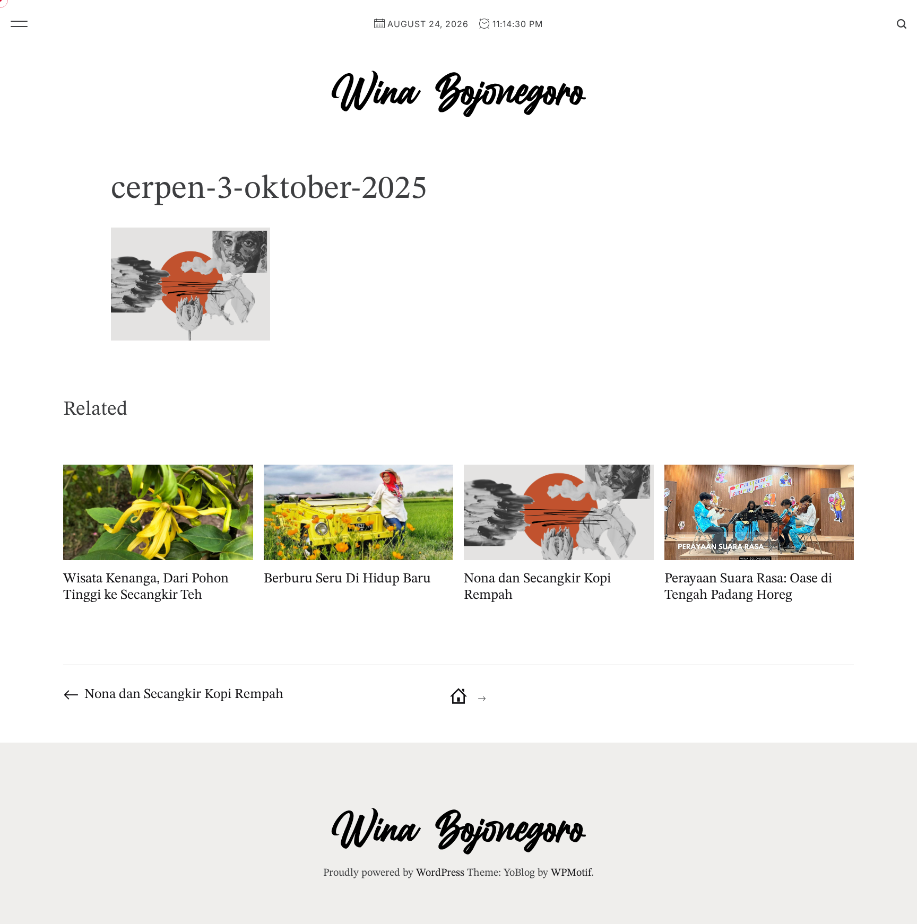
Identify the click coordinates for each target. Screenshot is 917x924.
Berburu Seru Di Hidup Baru (347, 579)
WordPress (440, 873)
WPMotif (571, 873)
